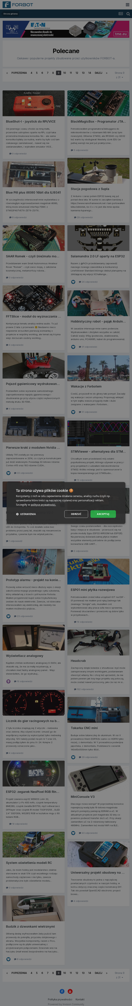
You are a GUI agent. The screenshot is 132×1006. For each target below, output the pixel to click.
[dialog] (66, 503)
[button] (26, 514)
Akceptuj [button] (103, 514)
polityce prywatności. (43, 504)
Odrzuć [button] (76, 514)
